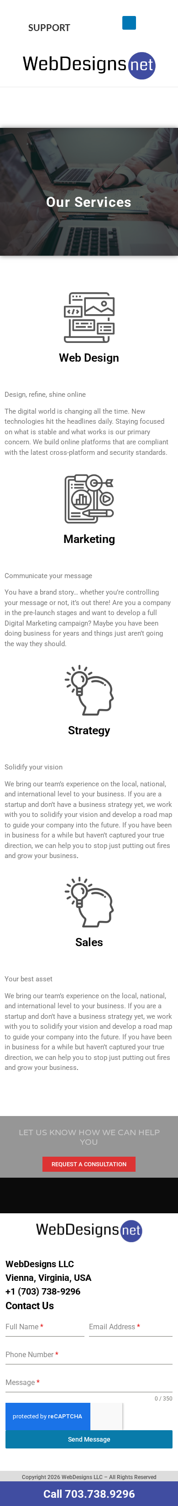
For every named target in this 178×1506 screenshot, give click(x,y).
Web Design (89, 357)
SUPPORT (49, 27)
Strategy (89, 730)
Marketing (89, 539)
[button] (89, 105)
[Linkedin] (129, 23)
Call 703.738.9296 (89, 1494)
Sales (89, 942)
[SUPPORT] (49, 9)
